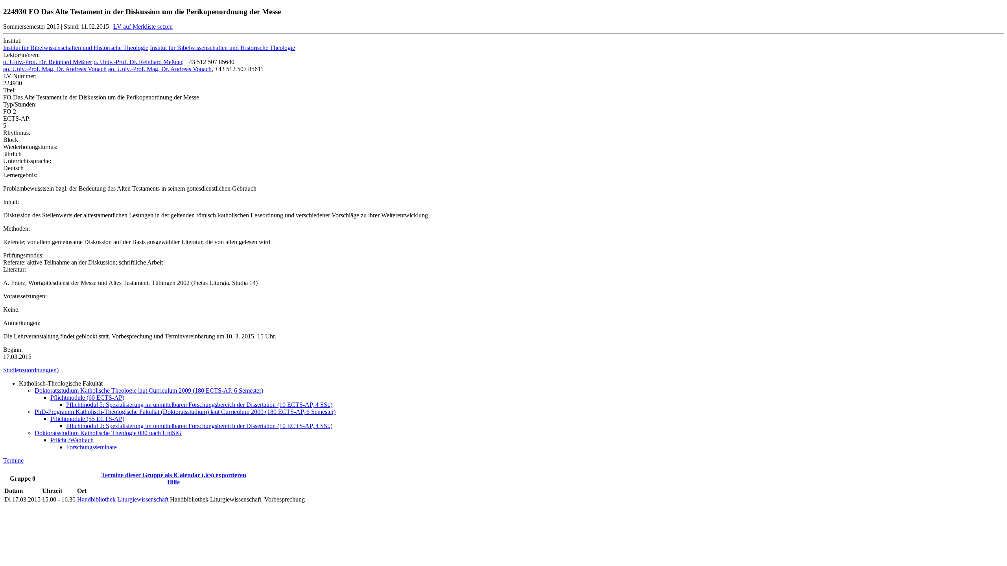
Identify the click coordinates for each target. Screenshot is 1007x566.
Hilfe (173, 482)
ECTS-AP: (17, 118)
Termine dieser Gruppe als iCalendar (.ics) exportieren (173, 475)
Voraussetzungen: (25, 296)
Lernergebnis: (20, 175)
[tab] (503, 370)
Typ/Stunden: (20, 104)
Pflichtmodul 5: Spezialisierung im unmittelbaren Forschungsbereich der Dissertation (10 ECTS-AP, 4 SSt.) (199, 404)
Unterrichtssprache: (27, 161)
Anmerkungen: (22, 323)
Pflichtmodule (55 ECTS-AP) (87, 418)
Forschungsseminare (91, 447)
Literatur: (14, 269)
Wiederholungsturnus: (30, 146)
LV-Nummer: (20, 76)
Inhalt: (11, 201)
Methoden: (16, 228)
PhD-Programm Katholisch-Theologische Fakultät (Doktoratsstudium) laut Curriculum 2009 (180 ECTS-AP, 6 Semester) (185, 411)
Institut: (12, 40)
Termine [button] (13, 460)
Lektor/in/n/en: (21, 54)
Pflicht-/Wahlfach (72, 440)
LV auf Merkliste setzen (143, 26)
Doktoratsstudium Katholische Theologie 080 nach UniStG (108, 433)
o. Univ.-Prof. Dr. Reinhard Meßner (47, 62)
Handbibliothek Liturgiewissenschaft (122, 499)
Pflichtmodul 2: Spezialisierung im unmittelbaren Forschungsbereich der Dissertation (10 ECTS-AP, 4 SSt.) (199, 426)
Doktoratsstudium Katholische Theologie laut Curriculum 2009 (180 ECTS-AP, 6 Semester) (149, 390)
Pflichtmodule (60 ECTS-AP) (87, 397)
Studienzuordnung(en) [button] (31, 370)
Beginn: (13, 349)
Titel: (9, 90)
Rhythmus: (16, 132)
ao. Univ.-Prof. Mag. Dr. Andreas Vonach (55, 69)
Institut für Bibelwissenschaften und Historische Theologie (75, 47)
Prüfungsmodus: (23, 255)
